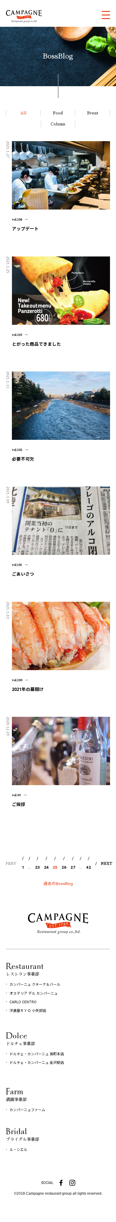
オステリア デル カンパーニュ (34, 993)
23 (37, 867)
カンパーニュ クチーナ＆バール (35, 984)
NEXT (106, 863)
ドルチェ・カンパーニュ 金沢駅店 (37, 1063)
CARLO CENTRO (23, 1002)
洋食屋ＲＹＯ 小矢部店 (28, 1011)
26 (64, 867)
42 (88, 867)
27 (72, 867)
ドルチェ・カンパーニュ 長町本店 (37, 1054)
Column (58, 124)
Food (58, 113)
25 (55, 867)
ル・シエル (18, 1150)
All (23, 113)
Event (92, 113)
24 (46, 867)
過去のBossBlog (58, 883)
